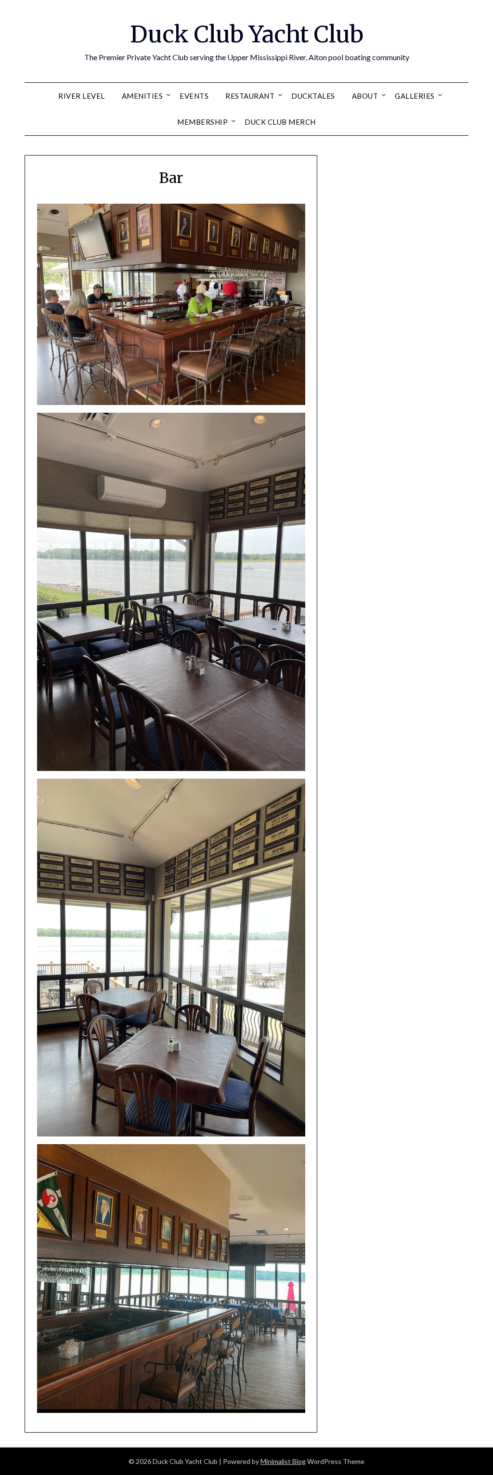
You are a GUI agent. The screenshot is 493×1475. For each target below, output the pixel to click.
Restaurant (249, 95)
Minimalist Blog (283, 1461)
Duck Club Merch (280, 121)
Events (194, 95)
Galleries (415, 95)
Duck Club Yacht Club (246, 34)
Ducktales (313, 95)
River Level (81, 95)
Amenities (142, 95)
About (365, 95)
